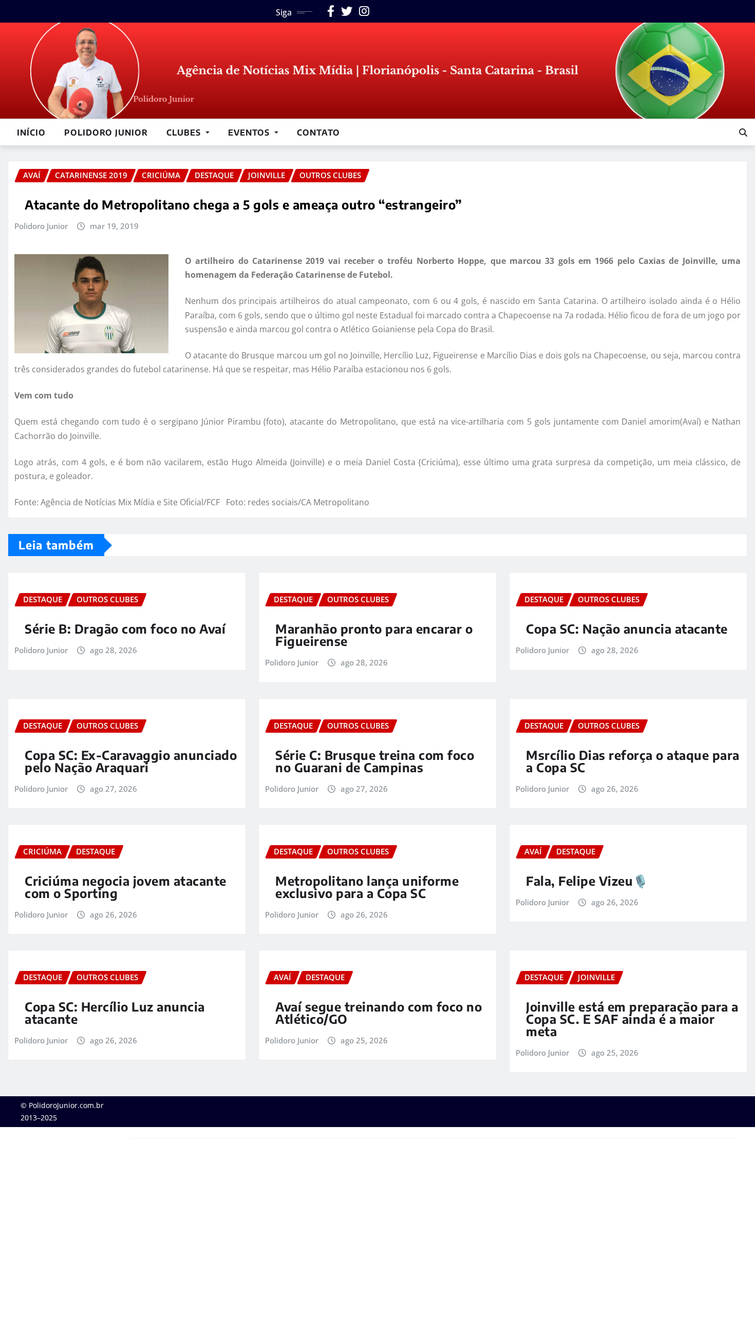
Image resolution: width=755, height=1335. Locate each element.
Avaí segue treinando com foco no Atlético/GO (378, 1012)
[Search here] (743, 132)
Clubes (184, 132)
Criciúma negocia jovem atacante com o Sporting (125, 887)
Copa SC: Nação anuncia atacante (627, 628)
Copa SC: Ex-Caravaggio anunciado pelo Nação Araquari (131, 761)
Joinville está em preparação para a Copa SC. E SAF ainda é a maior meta (632, 1019)
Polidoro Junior (106, 132)
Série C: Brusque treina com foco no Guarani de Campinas (374, 761)
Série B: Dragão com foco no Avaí (125, 628)
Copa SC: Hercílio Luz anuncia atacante (115, 1012)
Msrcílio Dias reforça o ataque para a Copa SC (633, 761)
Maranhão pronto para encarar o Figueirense (374, 635)
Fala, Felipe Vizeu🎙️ (587, 880)
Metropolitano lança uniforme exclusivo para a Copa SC (367, 887)
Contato (318, 132)
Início (31, 132)
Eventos (250, 132)
